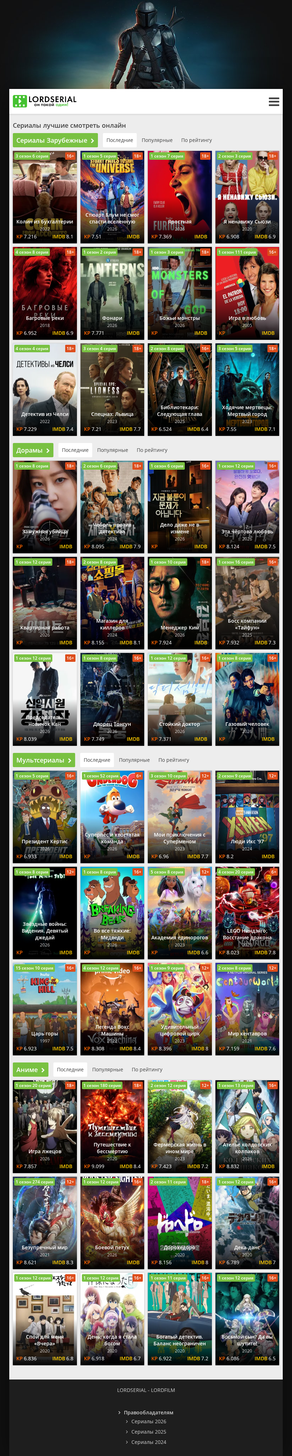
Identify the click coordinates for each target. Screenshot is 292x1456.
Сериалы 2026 (148, 1421)
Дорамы (29, 450)
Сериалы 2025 (148, 1431)
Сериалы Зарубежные (51, 140)
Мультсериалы (40, 760)
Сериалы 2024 (148, 1442)
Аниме (27, 1069)
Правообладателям (148, 1412)
